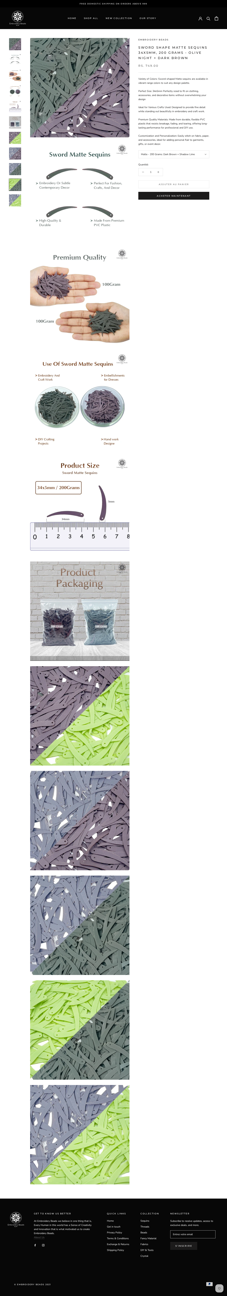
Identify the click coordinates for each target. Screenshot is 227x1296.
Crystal (144, 1256)
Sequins (144, 1221)
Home (72, 18)
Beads (143, 1232)
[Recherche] (208, 18)
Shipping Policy (115, 1250)
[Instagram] (43, 1245)
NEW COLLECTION (119, 18)
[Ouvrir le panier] (216, 18)
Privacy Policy (114, 1232)
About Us (39, 1237)
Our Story (148, 18)
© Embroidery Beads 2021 (32, 1284)
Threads (144, 1226)
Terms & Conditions (118, 1238)
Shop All (91, 18)
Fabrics (144, 1244)
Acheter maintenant (174, 195)
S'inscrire (183, 1246)
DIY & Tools (147, 1250)
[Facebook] (35, 1245)
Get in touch (113, 1226)
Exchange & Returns (118, 1244)
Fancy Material (148, 1238)
